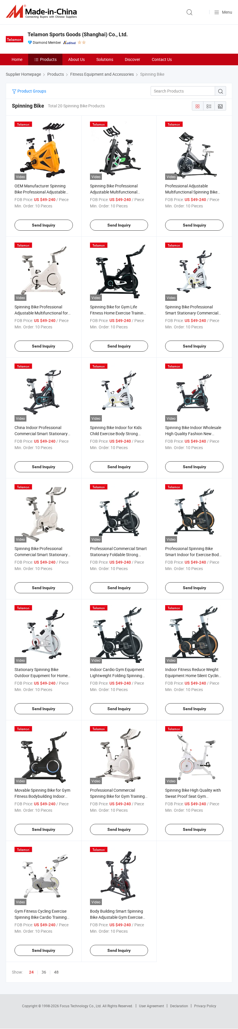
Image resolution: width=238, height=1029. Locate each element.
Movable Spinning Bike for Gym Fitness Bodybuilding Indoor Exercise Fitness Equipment (42, 796)
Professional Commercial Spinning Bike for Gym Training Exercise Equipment (117, 796)
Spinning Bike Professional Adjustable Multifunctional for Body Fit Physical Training (41, 313)
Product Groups (31, 91)
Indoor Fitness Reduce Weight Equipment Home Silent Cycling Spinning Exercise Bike (193, 675)
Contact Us (162, 59)
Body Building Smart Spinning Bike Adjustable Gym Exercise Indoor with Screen (116, 917)
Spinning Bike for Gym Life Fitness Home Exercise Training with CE (118, 313)
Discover (132, 59)
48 (56, 972)
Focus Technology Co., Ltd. (81, 1005)
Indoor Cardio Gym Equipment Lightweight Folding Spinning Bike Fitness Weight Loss (117, 675)
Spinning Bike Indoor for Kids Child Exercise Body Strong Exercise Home (116, 433)
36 (44, 972)
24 (31, 972)
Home (17, 59)
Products (48, 59)
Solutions (104, 59)
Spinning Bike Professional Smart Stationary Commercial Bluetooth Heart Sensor (191, 313)
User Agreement (151, 1005)
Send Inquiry (43, 225)
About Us (76, 59)
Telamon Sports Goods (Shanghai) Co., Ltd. (78, 34)
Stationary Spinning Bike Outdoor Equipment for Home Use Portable (41, 675)
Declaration (179, 1005)
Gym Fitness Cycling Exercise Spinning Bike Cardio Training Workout (41, 917)
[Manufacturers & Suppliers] (42, 11)
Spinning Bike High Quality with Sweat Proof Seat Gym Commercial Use (193, 796)
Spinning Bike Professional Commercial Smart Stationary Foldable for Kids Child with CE (42, 554)
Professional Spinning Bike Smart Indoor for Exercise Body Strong (193, 554)
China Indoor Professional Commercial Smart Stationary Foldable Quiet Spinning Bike (41, 433)
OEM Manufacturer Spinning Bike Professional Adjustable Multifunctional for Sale (40, 192)
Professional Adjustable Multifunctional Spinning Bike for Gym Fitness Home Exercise (193, 192)
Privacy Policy (205, 1005)
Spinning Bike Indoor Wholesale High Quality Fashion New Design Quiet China (193, 433)
